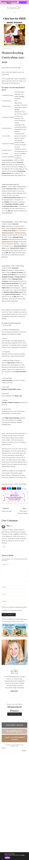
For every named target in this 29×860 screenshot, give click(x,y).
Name (4, 587)
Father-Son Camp (7, 510)
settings (22, 855)
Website (4, 601)
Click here (8, 18)
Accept (7, 857)
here (18, 83)
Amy (8, 526)
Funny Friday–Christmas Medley (22, 511)
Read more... (14, 691)
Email (4, 594)
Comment (5, 564)
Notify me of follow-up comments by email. (14, 607)
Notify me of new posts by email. (12, 610)
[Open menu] (14, 13)
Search (4, 748)
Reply (4, 546)
